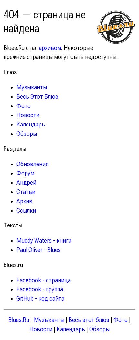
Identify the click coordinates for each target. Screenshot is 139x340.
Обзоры (26, 133)
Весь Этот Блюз (37, 96)
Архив (24, 201)
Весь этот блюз (89, 319)
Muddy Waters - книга (43, 240)
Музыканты (31, 87)
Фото (23, 106)
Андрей (26, 182)
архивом (50, 48)
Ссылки (26, 210)
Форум (25, 173)
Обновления (32, 164)
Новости (27, 115)
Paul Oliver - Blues (38, 249)
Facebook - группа (39, 289)
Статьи (25, 191)
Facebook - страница (43, 280)
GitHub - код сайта (40, 298)
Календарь (30, 124)
